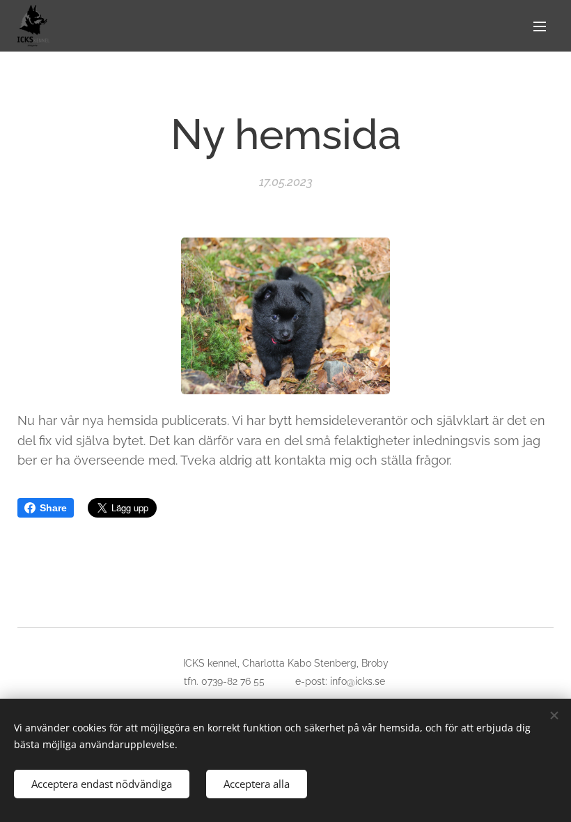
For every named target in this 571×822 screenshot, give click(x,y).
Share (53, 507)
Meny (540, 26)
